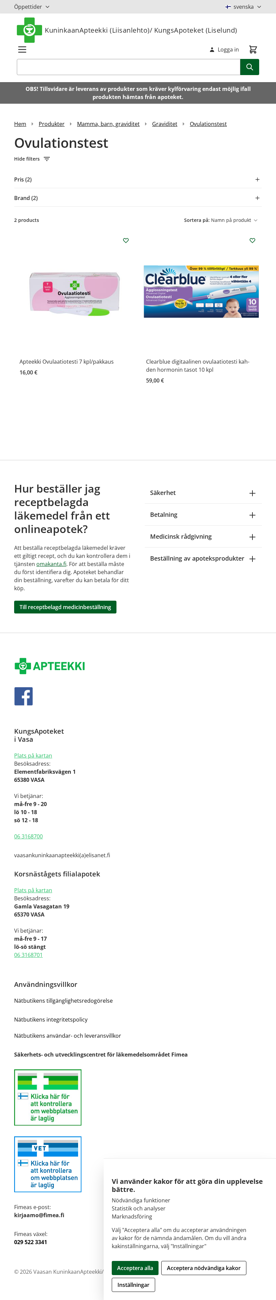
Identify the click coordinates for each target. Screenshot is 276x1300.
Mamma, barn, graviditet (108, 124)
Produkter (52, 124)
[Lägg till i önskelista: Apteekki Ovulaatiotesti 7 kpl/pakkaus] (126, 240)
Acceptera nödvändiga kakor (204, 1268)
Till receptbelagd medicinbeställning (65, 607)
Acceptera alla (135, 1268)
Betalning (163, 514)
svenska (244, 6)
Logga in (228, 49)
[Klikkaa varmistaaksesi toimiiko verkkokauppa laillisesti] (138, 1097)
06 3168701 (28, 955)
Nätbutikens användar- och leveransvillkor (67, 1035)
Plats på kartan (33, 755)
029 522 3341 (30, 1242)
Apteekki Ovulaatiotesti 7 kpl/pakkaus (67, 361)
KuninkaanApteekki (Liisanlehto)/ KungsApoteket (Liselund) (141, 30)
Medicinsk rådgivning (181, 536)
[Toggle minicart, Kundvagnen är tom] (253, 49)
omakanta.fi (51, 564)
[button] (138, 159)
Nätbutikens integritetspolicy (51, 1019)
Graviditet (164, 124)
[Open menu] (22, 49)
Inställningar (133, 1285)
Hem (20, 124)
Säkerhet (163, 493)
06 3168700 (28, 836)
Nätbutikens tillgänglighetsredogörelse (63, 1000)
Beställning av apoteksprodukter (197, 558)
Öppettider (28, 6)
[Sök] (249, 67)
